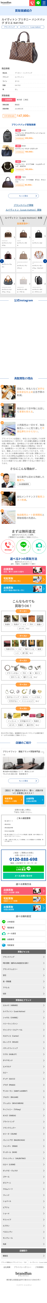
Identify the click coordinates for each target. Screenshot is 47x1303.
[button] (2, 261)
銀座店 (5, 1256)
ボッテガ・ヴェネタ (10, 1170)
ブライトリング (8, 1121)
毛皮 (4, 1244)
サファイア (7, 1219)
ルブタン (6, 1226)
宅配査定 (10, 945)
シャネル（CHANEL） (11, 1017)
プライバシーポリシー (22, 1267)
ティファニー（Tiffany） (12, 1109)
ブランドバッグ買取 (23, 205)
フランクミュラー (9, 1128)
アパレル (6, 987)
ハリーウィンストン (10, 1023)
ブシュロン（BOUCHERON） (13, 1103)
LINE (38, 3)
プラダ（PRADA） (9, 1085)
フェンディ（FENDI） (11, 1146)
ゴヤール (6, 1177)
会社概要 (6, 1267)
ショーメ (6, 1213)
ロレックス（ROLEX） (11, 1042)
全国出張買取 (31, 799)
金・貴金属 (7, 981)
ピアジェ (6, 1207)
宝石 (4, 975)
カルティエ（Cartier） (11, 1036)
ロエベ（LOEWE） (9, 1164)
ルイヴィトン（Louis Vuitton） (31, 27)
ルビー (5, 1072)
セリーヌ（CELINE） (10, 1134)
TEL (32, 3)
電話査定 (10, 927)
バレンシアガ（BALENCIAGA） (14, 1140)
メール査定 (11, 933)
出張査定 (10, 939)
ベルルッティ (8, 1232)
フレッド (6, 1195)
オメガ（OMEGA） (10, 1115)
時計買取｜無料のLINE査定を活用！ (16, 963)
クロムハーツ (8, 1189)
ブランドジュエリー (10, 969)
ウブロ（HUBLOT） (10, 1054)
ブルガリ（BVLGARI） (11, 1097)
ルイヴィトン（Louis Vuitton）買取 (23, 209)
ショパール (7, 1201)
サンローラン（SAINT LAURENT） (15, 1091)
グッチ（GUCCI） (9, 1079)
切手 (4, 994)
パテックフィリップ (10, 1048)
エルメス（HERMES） (11, 1005)
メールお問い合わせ (23, 875)
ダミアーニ (7, 1183)
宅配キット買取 (11, 799)
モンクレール (8, 1238)
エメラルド (7, 1066)
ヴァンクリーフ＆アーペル (12, 1030)
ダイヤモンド (8, 1060)
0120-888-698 (23, 859)
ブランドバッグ (9, 27)
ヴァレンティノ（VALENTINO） (15, 1158)
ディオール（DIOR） (10, 1152)
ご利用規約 (39, 1267)
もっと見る (23, 781)
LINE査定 (11, 922)
